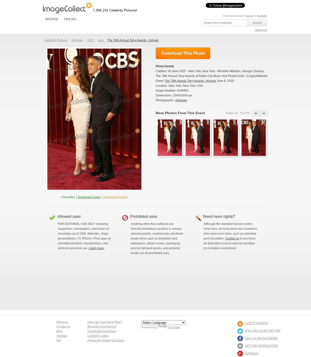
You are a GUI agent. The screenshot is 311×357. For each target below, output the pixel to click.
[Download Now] (183, 53)
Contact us (232, 238)
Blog (59, 331)
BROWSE (51, 19)
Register (262, 15)
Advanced (261, 29)
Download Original (115, 197)
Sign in (249, 15)
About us (62, 322)
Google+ (252, 353)
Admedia (181, 100)
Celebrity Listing (98, 336)
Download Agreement (101, 331)
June (100, 40)
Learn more (96, 248)
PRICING (70, 19)
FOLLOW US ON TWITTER (262, 330)
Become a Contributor (101, 326)
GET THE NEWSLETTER (261, 346)
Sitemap (61, 336)
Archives (77, 40)
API (58, 340)
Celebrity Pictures (56, 40)
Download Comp (89, 197)
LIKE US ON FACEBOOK (261, 338)
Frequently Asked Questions (105, 340)
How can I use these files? (104, 322)
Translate (174, 327)
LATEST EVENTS (256, 323)
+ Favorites (68, 197)
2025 (90, 40)
